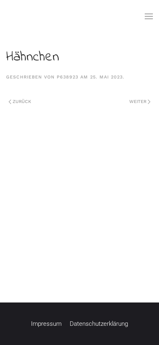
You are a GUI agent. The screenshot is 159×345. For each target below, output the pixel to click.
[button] (149, 16)
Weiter (137, 101)
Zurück (22, 101)
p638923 (67, 77)
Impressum (46, 323)
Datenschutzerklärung (99, 323)
